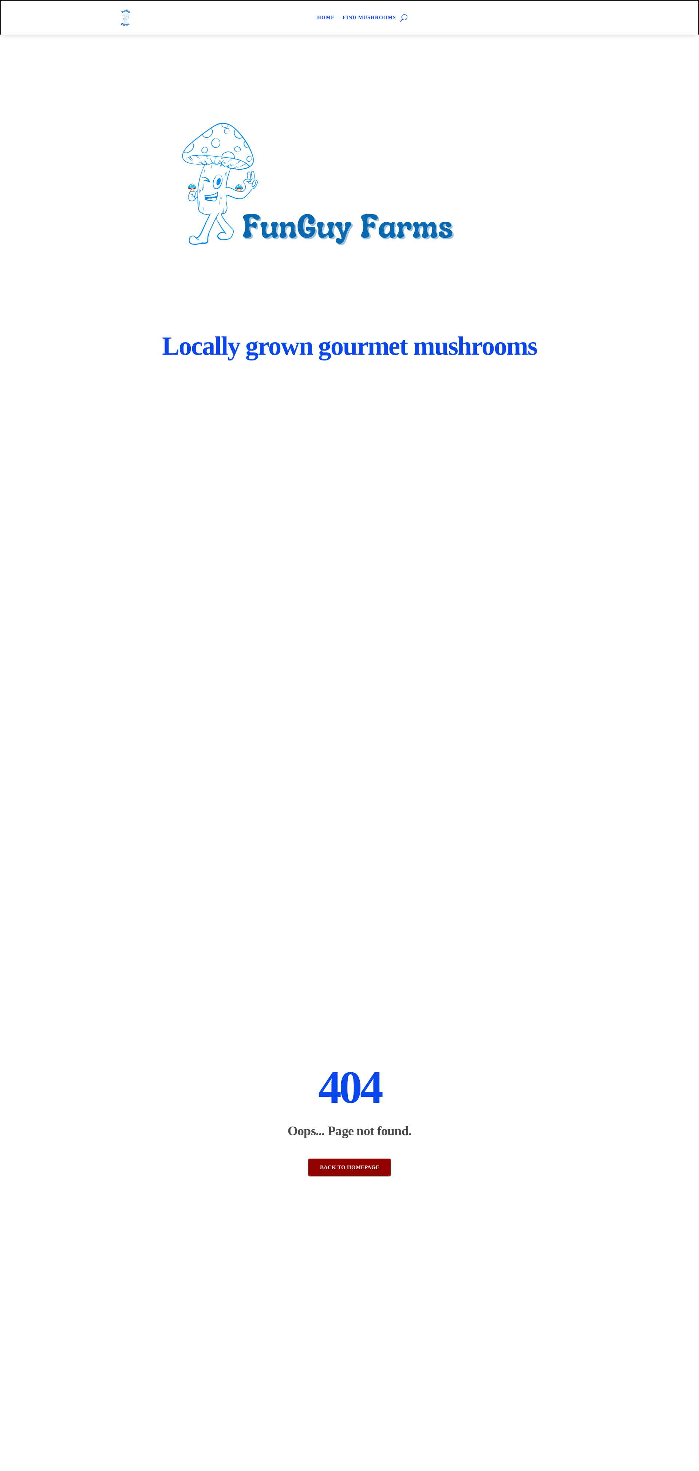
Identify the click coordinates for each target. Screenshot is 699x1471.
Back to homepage (349, 1167)
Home (326, 17)
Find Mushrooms (369, 17)
